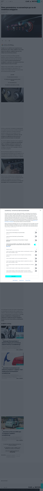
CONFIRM (13, 276)
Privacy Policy (27, 280)
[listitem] (21, 230)
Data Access (21, 280)
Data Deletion (15, 280)
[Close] (41, 211)
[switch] (35, 232)
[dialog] (21, 245)
